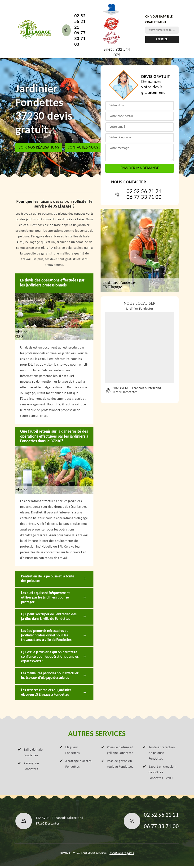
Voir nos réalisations (38, 148)
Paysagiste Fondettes (31, 766)
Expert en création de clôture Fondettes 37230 (162, 772)
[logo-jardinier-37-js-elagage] (34, 29)
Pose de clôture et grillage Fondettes (120, 750)
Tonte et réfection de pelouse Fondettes (162, 753)
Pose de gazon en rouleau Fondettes (120, 764)
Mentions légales (122, 853)
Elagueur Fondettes (72, 750)
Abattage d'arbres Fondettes (78, 764)
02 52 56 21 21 (80, 22)
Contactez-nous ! (84, 148)
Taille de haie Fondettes (33, 752)
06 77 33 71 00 (80, 39)
